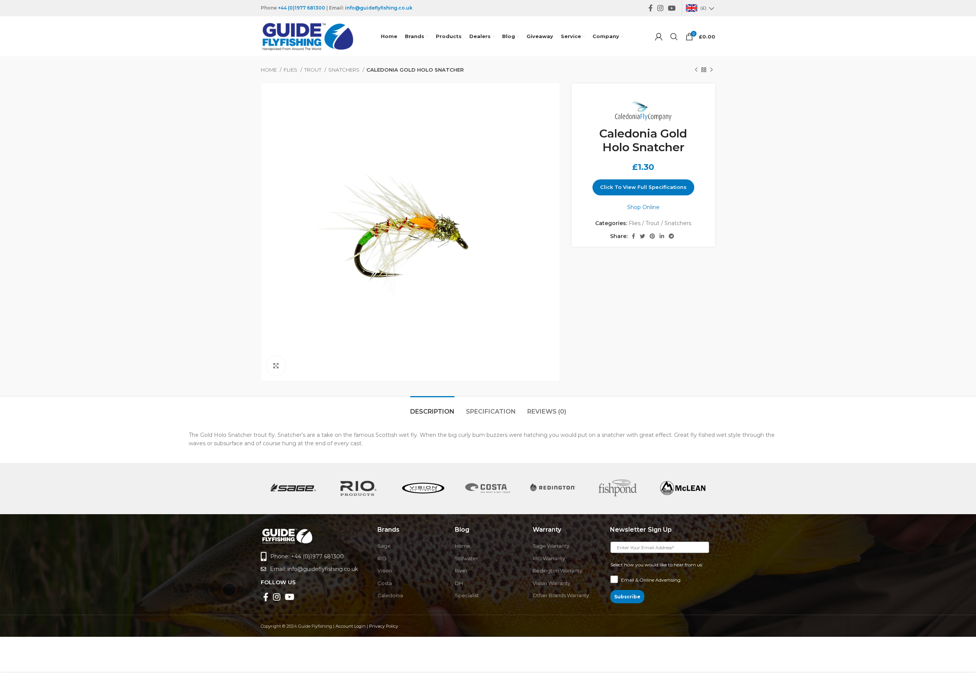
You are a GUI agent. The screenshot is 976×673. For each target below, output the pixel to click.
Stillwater (466, 558)
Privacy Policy (383, 626)
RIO (382, 558)
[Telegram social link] (671, 236)
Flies (291, 70)
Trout (313, 70)
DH (459, 583)
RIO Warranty (549, 558)
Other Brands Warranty (561, 595)
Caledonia (390, 595)
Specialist (467, 595)
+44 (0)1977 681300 (301, 8)
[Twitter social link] (642, 236)
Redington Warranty (557, 570)
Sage (384, 546)
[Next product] (711, 70)
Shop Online (643, 207)
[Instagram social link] (660, 8)
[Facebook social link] (650, 8)
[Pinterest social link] (652, 236)
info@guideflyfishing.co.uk (379, 8)
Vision (384, 570)
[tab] (432, 407)
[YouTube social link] (672, 8)
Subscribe (627, 596)
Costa (384, 583)
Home (269, 70)
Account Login (351, 626)
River (461, 570)
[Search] (674, 36)
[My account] (658, 36)
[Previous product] (696, 70)
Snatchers (344, 70)
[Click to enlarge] (276, 365)
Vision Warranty (551, 583)
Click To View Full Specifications (643, 187)
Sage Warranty (551, 546)
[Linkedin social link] (661, 236)
